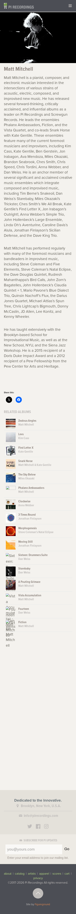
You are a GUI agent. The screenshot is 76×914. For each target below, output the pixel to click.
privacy (38, 878)
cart (67, 873)
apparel (44, 873)
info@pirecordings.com (41, 816)
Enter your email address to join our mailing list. (38, 858)
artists (32, 873)
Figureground (42, 904)
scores (56, 873)
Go (66, 849)
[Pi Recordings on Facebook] (38, 827)
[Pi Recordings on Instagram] (46, 827)
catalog (20, 873)
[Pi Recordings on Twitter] (30, 827)
